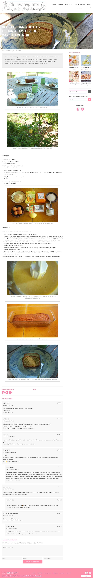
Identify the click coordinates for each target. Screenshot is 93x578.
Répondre (59, 403)
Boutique (76, 4)
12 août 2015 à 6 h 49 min (8, 405)
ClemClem (9, 467)
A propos (82, 4)
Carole (5, 403)
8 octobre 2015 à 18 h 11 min (9, 436)
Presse (89, 4)
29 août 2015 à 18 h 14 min (8, 421)
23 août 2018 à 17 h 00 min (8, 489)
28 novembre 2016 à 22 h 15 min (9, 452)
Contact (69, 573)
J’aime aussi (68, 4)
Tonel (5, 434)
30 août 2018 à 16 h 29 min (11, 502)
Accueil (54, 4)
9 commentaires (17, 50)
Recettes (60, 4)
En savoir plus (38, 576)
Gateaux (10, 50)
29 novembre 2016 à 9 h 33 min (12, 469)
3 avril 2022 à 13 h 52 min (8, 515)
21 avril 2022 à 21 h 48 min (11, 528)
